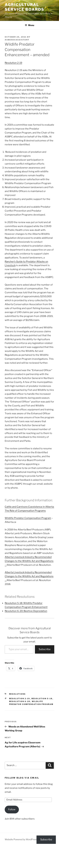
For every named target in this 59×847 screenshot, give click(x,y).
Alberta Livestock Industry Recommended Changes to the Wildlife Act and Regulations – (29, 561)
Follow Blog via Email (22, 777)
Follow (11, 809)
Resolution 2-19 (13, 62)
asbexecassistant (17, 40)
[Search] (50, 765)
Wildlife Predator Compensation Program (28, 518)
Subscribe (45, 649)
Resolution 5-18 (42, 698)
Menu (31, 25)
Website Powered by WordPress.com (23, 839)
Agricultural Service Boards (24, 7)
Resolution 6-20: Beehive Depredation (26, 611)
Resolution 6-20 (19, 701)
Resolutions (17, 694)
